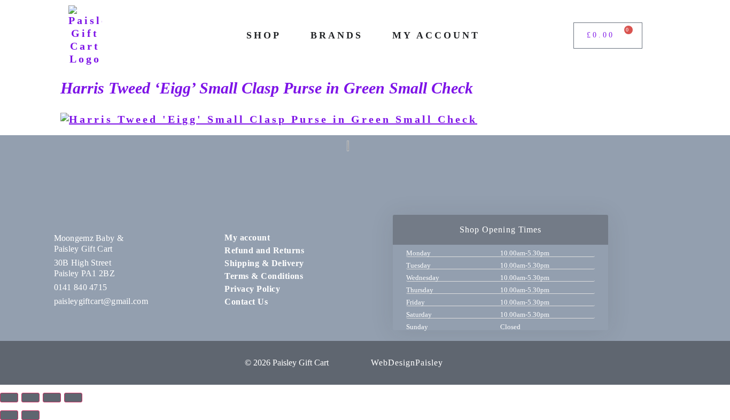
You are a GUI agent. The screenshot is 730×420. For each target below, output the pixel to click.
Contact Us (246, 301)
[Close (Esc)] (73, 397)
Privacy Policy (252, 288)
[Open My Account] (487, 35)
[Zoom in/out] (9, 397)
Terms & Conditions (263, 276)
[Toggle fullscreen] (30, 397)
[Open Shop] (288, 35)
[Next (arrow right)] (30, 415)
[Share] (52, 397)
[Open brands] (370, 35)
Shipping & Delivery (264, 263)
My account (247, 237)
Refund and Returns (264, 250)
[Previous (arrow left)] (9, 415)
